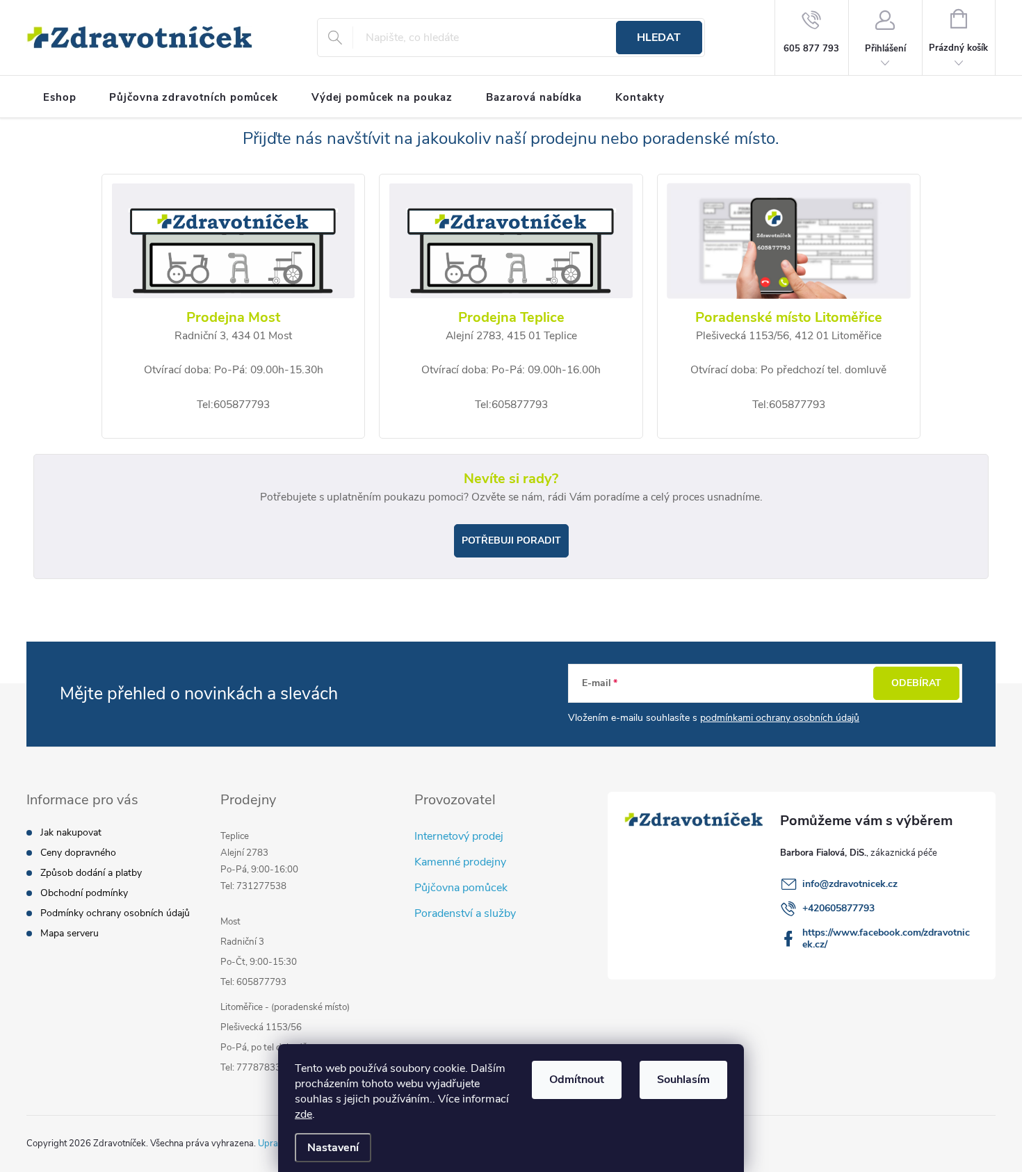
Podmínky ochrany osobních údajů (115, 913)
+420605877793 (838, 908)
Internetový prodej (458, 836)
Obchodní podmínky (84, 893)
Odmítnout (576, 1079)
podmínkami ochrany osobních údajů (779, 717)
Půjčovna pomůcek (461, 887)
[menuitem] (59, 97)
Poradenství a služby (465, 913)
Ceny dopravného (78, 852)
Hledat (659, 37)
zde (303, 1114)
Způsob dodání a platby (91, 872)
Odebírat (916, 683)
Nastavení (333, 1147)
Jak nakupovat (71, 832)
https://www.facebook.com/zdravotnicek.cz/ (886, 938)
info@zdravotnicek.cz (850, 883)
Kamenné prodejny (460, 862)
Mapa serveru (69, 933)
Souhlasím (683, 1079)
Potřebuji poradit (511, 540)
